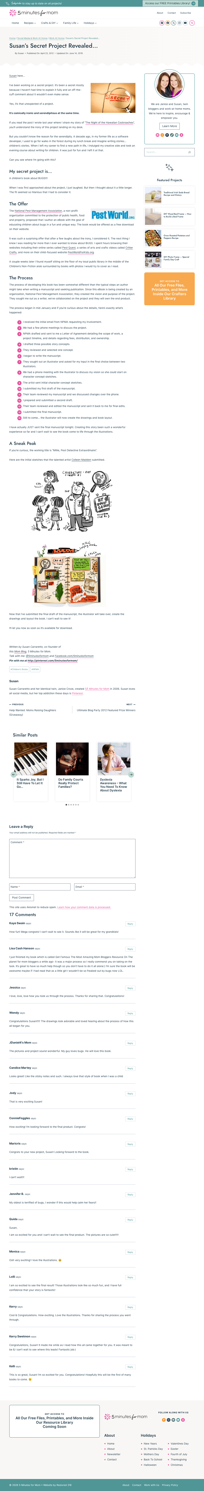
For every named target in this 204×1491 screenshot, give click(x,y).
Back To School (153, 1459)
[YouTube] (185, 23)
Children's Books (19, 669)
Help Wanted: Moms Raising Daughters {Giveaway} (32, 709)
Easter (174, 1448)
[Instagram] (179, 23)
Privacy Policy (170, 1485)
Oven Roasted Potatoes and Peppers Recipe (177, 237)
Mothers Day (151, 1454)
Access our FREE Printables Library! (167, 3)
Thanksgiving (179, 1459)
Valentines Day (180, 1443)
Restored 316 (64, 1485)
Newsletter (113, 1454)
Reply (130, 923)
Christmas (177, 1464)
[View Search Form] (192, 23)
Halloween (150, 1464)
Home (15, 22)
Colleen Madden (81, 459)
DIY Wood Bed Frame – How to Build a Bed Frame (177, 215)
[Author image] (11, 53)
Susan (21, 53)
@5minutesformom (37, 655)
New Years (150, 1443)
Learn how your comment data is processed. (84, 907)
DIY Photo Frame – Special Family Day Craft (176, 258)
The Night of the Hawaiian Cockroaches (109, 122)
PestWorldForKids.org (81, 252)
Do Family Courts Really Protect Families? (70, 783)
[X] (173, 23)
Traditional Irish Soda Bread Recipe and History (176, 193)
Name (15, 886)
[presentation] (30, 758)
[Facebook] (167, 23)
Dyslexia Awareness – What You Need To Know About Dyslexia (113, 785)
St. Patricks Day (153, 1448)
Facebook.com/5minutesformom (74, 655)
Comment (17, 842)
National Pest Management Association (38, 210)
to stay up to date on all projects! (36, 3)
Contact (172, 12)
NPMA (35, 669)
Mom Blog (20, 651)
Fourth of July (179, 1454)
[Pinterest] (161, 23)
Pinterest (77, 693)
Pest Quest (69, 247)
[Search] (189, 152)
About (160, 12)
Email (80, 886)
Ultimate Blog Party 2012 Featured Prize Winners (106, 707)
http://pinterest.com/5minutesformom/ (53, 660)
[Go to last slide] (14, 775)
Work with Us (151, 1485)
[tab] (66, 805)
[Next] (131, 775)
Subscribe (185, 12)
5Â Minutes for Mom (97, 688)
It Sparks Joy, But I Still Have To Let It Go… (30, 783)
